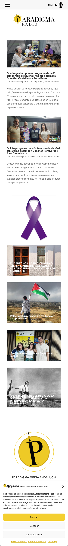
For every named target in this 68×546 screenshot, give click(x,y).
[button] (63, 486)
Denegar (34, 525)
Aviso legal (52, 541)
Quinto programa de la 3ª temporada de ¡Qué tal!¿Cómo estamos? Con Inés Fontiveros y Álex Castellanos (33, 151)
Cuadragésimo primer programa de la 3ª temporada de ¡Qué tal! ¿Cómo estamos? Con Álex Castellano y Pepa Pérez (31, 76)
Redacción (16, 81)
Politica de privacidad (37, 541)
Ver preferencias (34, 534)
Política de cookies (19, 541)
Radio (40, 81)
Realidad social (52, 81)
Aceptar (34, 517)
